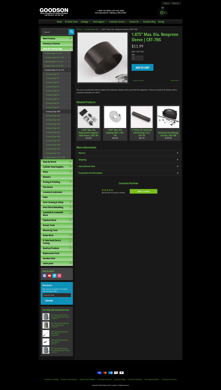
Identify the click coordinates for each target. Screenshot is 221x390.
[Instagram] (59, 276)
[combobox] (56, 32)
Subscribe (49, 300)
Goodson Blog (149, 21)
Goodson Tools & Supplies (109, 385)
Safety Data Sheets (87, 379)
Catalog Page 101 (53, 115)
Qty (133, 54)
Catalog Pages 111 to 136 (57, 157)
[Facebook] (44, 276)
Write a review (143, 191)
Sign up (176, 3)
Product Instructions (69, 379)
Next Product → (175, 80)
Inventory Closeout (51, 43)
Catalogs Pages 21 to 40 (57, 57)
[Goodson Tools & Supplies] (54, 11)
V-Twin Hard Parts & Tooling (58, 242)
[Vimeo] (54, 276)
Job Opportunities (151, 379)
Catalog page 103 (53, 124)
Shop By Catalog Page (58, 49)
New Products (58, 39)
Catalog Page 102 (53, 120)
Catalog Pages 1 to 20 (57, 53)
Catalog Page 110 (53, 153)
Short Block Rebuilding (58, 208)
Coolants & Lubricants (52, 192)
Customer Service (118, 22)
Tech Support (100, 22)
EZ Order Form (71, 21)
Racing (161, 21)
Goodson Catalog (51, 379)
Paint (45, 197)
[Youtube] (49, 276)
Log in (166, 3)
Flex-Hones (48, 187)
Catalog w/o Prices (169, 379)
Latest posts (58, 264)
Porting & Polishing (58, 182)
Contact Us (135, 22)
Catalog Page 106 (53, 136)
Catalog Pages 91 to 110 (57, 70)
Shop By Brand (58, 162)
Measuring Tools (50, 230)
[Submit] (71, 32)
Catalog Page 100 (53, 111)
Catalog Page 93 (52, 82)
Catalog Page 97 (52, 99)
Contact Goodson (135, 379)
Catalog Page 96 (52, 95)
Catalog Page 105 (53, 132)
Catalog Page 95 (52, 91)
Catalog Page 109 (53, 149)
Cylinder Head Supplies (58, 167)
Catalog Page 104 (53, 128)
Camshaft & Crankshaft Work (58, 214)
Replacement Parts (51, 253)
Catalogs (86, 22)
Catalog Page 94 (52, 86)
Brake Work (58, 236)
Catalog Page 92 (52, 78)
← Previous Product (138, 80)
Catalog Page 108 (53, 145)
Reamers (47, 176)
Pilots (58, 172)
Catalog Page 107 (53, 140)
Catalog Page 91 (52, 74)
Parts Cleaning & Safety (58, 203)
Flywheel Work (58, 221)
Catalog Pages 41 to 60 (57, 62)
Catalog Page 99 (52, 107)
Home (59, 21)
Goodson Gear (49, 258)
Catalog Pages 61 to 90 (57, 66)
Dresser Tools (49, 225)
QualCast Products (58, 249)
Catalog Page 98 (52, 103)
